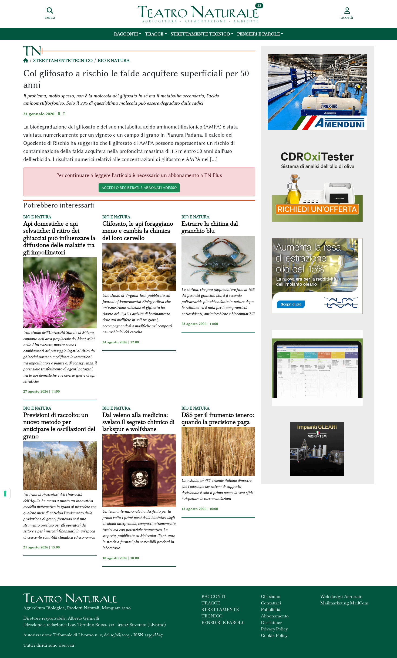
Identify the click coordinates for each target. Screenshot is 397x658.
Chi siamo (270, 596)
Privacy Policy (274, 629)
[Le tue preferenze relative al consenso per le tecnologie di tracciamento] (5, 493)
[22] (198, 13)
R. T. (62, 113)
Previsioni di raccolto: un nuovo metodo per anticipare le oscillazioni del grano (59, 425)
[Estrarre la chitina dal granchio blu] (218, 261)
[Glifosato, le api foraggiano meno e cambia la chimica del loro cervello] (139, 268)
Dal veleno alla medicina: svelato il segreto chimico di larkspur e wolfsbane (138, 422)
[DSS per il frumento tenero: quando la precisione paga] (218, 452)
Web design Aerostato (341, 596)
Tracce (154, 34)
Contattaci (271, 603)
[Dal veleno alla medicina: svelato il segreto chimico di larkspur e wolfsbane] (139, 471)
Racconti (126, 34)
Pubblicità (270, 609)
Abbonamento (275, 616)
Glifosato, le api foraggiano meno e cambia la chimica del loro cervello (137, 230)
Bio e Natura (114, 60)
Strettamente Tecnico (200, 34)
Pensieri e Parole (258, 34)
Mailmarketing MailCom (344, 603)
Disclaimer (271, 622)
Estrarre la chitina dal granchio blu (209, 227)
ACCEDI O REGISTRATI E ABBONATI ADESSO (139, 187)
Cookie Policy (274, 635)
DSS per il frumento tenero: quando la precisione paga (217, 418)
